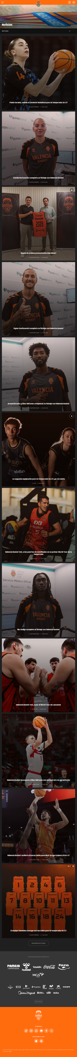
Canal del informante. (68, 1049)
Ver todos (38, 1001)
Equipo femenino (34, 106)
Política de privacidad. (30, 1049)
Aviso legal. (22, 1049)
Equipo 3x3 (35, 558)
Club (34, 483)
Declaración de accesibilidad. (55, 1049)
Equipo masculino (34, 257)
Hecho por (7, 1051)
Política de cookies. (42, 1049)
